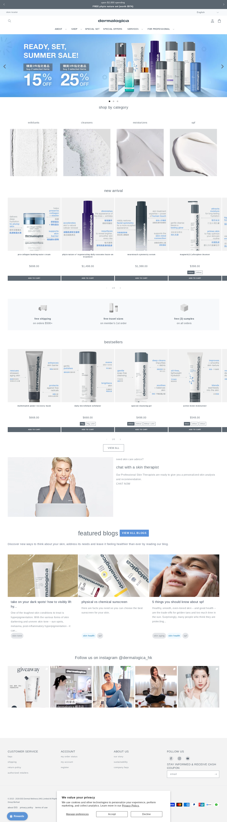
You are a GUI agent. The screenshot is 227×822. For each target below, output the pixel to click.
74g (82, 424)
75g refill (91, 424)
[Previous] (5, 66)
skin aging (159, 635)
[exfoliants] (33, 175)
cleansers (86, 122)
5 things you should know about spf (178, 602)
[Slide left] (106, 288)
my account (67, 762)
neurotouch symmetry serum (141, 254)
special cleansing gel (141, 406)
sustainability (121, 762)
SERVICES (133, 29)
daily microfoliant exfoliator (87, 406)
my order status (69, 756)
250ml (131, 424)
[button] (4, 4)
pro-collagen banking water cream (34, 254)
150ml (191, 272)
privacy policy (26, 807)
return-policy (14, 767)
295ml (199, 272)
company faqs (121, 767)
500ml (139, 424)
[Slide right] (120, 288)
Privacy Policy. (130, 805)
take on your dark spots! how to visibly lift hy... (41, 604)
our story (118, 756)
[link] (28, 687)
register (65, 767)
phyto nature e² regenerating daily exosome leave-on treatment (87, 255)
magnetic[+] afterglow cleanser (195, 254)
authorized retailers (18, 772)
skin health (89, 635)
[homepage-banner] (113, 96)
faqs (10, 756)
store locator (12, 12)
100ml (194, 424)
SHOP (74, 29)
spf (193, 122)
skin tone (17, 635)
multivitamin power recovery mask (34, 406)
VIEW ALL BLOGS (134, 533)
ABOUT (58, 29)
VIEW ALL (113, 448)
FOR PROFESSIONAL (159, 29)
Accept (112, 814)
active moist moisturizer (195, 406)
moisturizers (140, 122)
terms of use (41, 807)
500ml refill (149, 424)
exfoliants (33, 122)
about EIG (13, 807)
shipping (12, 762)
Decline (146, 814)
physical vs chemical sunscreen (104, 602)
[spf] (193, 175)
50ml (187, 424)
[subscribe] (215, 774)
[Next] (222, 66)
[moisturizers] (140, 175)
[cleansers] (86, 175)
